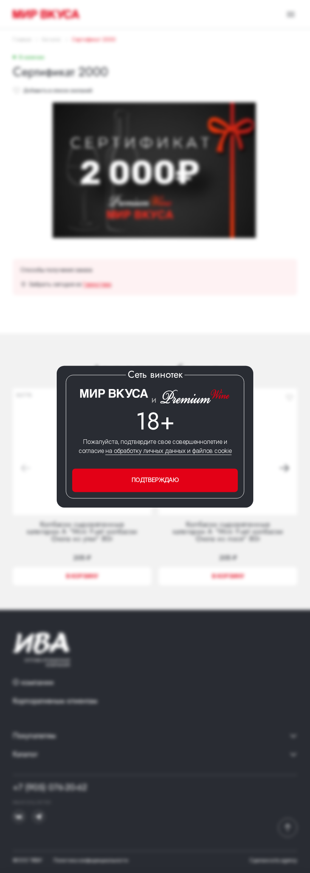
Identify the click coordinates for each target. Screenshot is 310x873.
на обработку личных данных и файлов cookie (168, 451)
